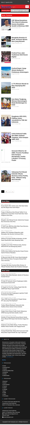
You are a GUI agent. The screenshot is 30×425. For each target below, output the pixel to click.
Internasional (6, 384)
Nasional (5, 381)
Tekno (4, 394)
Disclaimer (5, 372)
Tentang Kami (6, 367)
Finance (5, 386)
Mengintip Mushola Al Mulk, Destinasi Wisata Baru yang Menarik (19, 39)
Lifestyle (5, 389)
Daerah (5, 383)
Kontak (5, 374)
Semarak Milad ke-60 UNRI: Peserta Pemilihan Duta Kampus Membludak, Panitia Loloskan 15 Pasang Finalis (20, 155)
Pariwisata (5, 396)
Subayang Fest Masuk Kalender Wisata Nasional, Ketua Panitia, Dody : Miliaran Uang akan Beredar (20, 175)
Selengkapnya (10, 356)
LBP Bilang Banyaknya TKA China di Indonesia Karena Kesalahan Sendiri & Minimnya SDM (20, 23)
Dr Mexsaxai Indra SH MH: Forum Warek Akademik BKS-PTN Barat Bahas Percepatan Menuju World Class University (14, 259)
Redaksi (5, 369)
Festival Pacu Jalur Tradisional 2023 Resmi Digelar (20, 55)
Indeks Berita (6, 375)
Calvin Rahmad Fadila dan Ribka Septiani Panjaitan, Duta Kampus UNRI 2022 (20, 136)
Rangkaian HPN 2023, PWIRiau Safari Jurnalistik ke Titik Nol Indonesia (19, 119)
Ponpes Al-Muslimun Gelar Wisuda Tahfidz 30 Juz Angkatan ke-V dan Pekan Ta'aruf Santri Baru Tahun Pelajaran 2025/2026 (14, 213)
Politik (4, 392)
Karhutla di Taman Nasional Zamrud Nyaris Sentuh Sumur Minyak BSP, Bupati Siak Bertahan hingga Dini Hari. (14, 319)
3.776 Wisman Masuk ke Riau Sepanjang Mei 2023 (20, 85)
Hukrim (5, 387)
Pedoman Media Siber (8, 370)
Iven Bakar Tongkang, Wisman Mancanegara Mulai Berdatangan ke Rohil (19, 102)
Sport (4, 391)
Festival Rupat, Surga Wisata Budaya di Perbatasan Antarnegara (20, 70)
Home (4, 365)
